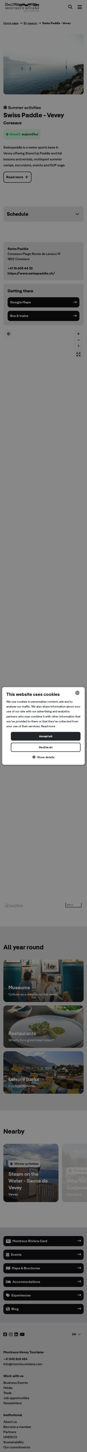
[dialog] (43, 726)
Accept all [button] (46, 736)
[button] (43, 757)
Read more (48, 726)
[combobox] (77, 693)
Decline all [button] (46, 747)
